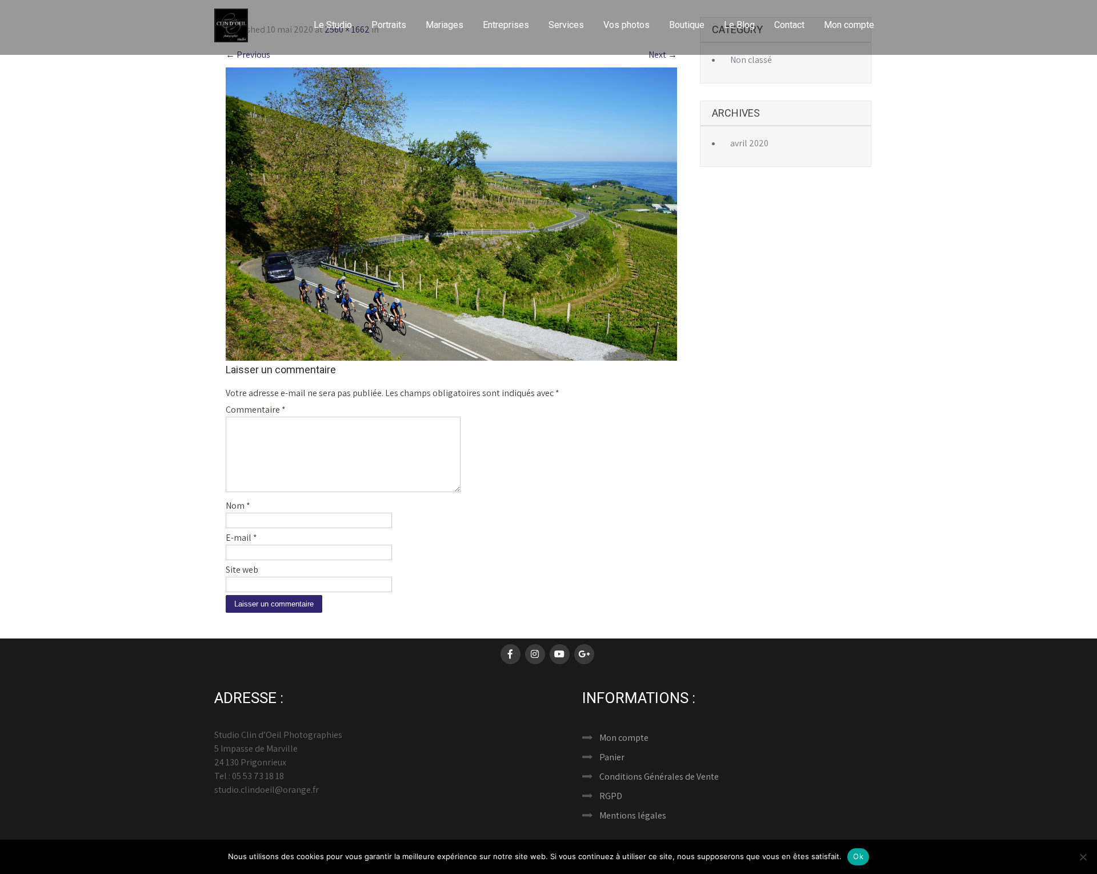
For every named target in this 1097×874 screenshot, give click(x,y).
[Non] (1082, 857)
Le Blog (739, 24)
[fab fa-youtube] (560, 654)
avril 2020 (749, 143)
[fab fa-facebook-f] (511, 654)
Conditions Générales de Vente (659, 777)
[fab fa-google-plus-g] (584, 654)
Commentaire (256, 410)
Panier (611, 757)
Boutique (686, 24)
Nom (238, 506)
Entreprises (506, 24)
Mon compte (849, 24)
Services (566, 24)
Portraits (388, 24)
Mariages (444, 24)
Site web (242, 570)
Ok (858, 856)
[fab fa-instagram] (535, 654)
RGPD (610, 796)
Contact (789, 24)
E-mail (241, 538)
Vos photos (626, 24)
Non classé (751, 60)
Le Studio (333, 24)
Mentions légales (632, 815)
